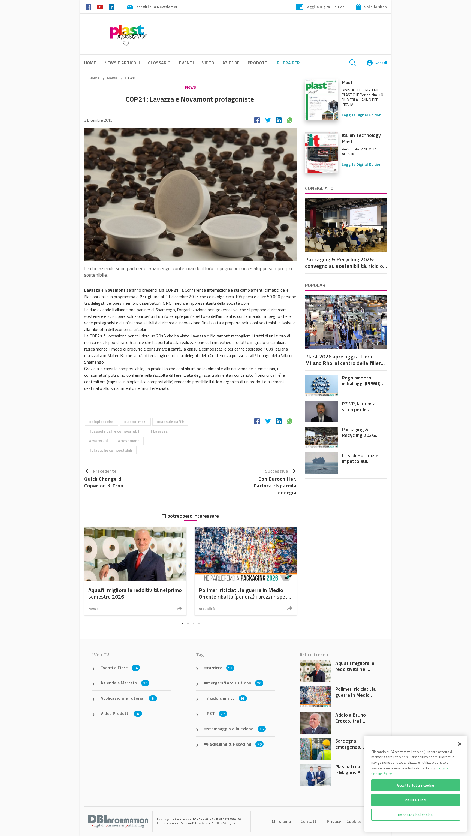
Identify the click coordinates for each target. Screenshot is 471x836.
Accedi (381, 62)
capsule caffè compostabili (116, 431)
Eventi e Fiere (119, 667)
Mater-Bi (100, 440)
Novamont (129, 440)
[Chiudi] (460, 744)
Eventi (186, 62)
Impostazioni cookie (415, 814)
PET (216, 713)
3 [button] (193, 623)
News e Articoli (122, 62)
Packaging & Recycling (234, 744)
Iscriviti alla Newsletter (156, 7)
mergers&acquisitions (234, 683)
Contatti (309, 821)
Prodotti (258, 62)
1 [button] (182, 623)
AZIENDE (231, 62)
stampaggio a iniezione (235, 728)
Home (94, 78)
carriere (220, 667)
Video (208, 62)
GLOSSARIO (159, 62)
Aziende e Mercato (124, 683)
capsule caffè (171, 421)
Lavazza (160, 431)
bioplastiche (102, 421)
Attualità (207, 608)
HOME (90, 62)
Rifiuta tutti (416, 800)
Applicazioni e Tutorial (127, 698)
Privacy (334, 821)
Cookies (354, 821)
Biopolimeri (136, 421)
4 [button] (198, 623)
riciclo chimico (226, 698)
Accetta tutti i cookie (415, 785)
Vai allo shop (375, 7)
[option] (135, 571)
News (112, 78)
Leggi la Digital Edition (325, 7)
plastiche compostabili (112, 450)
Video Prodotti (120, 713)
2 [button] (188, 623)
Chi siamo (281, 821)
